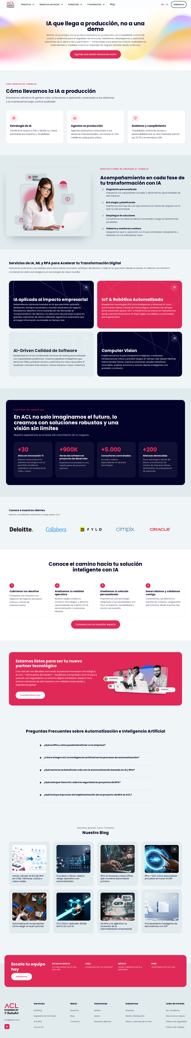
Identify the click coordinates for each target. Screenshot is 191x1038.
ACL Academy (173, 1010)
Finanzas (130, 1010)
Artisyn (97, 1010)
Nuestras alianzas (102, 1021)
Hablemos (179, 4)
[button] (28, 4)
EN (167, 4)
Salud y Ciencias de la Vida (139, 1021)
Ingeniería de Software (45, 1016)
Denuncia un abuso (175, 1016)
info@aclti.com (11, 1019)
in (7, 1026)
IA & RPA (38, 1021)
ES (162, 4)
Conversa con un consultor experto (96, 624)
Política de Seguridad (176, 1021)
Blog (112, 4)
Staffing (38, 1010)
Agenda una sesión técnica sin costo (95, 54)
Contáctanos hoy (30, 695)
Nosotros (74, 1010)
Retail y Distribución (135, 1016)
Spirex (97, 1016)
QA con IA (38, 1027)
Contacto (75, 1021)
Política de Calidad (175, 1027)
